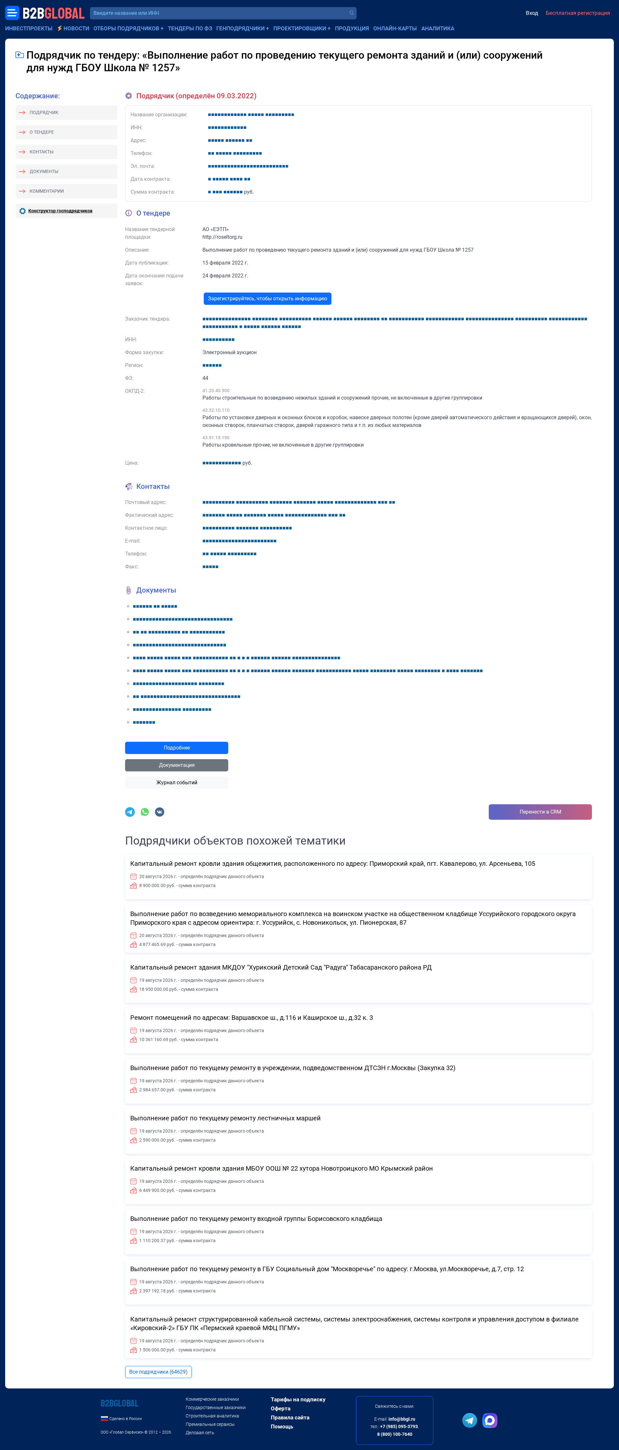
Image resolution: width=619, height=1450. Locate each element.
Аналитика (437, 28)
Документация (177, 765)
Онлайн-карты (395, 28)
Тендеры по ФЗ (190, 28)
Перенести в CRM (540, 812)
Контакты (42, 151)
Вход (532, 13)
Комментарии (47, 191)
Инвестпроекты (29, 28)
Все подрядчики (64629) (158, 1372)
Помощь (282, 1426)
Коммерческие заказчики (212, 1399)
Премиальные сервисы (210, 1424)
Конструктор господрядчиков (60, 210)
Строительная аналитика (212, 1415)
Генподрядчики (240, 28)
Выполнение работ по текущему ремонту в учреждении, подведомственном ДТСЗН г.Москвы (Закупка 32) (293, 1068)
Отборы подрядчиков (126, 28)
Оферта (280, 1408)
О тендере (42, 132)
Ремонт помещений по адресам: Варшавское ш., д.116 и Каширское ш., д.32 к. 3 (251, 1017)
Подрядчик (44, 112)
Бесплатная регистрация (578, 13)
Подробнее (177, 748)
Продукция (352, 28)
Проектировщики (299, 28)
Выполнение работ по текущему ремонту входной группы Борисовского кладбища (256, 1219)
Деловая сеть (200, 1432)
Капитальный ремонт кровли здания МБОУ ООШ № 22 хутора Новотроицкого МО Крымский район (281, 1168)
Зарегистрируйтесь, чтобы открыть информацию (267, 298)
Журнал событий (176, 782)
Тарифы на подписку (298, 1399)
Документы (44, 171)
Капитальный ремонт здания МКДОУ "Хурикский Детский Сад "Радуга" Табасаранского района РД (281, 967)
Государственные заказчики (216, 1407)
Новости (76, 28)
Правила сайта (290, 1417)
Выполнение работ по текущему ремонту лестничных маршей (225, 1118)
